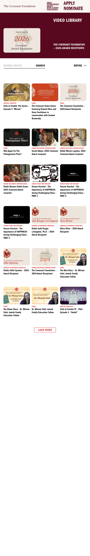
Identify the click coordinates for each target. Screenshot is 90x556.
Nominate (73, 8)
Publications (52, 9)
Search (40, 65)
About (49, 3)
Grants (50, 6)
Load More (45, 330)
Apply (69, 3)
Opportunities (53, 4)
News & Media (52, 8)
